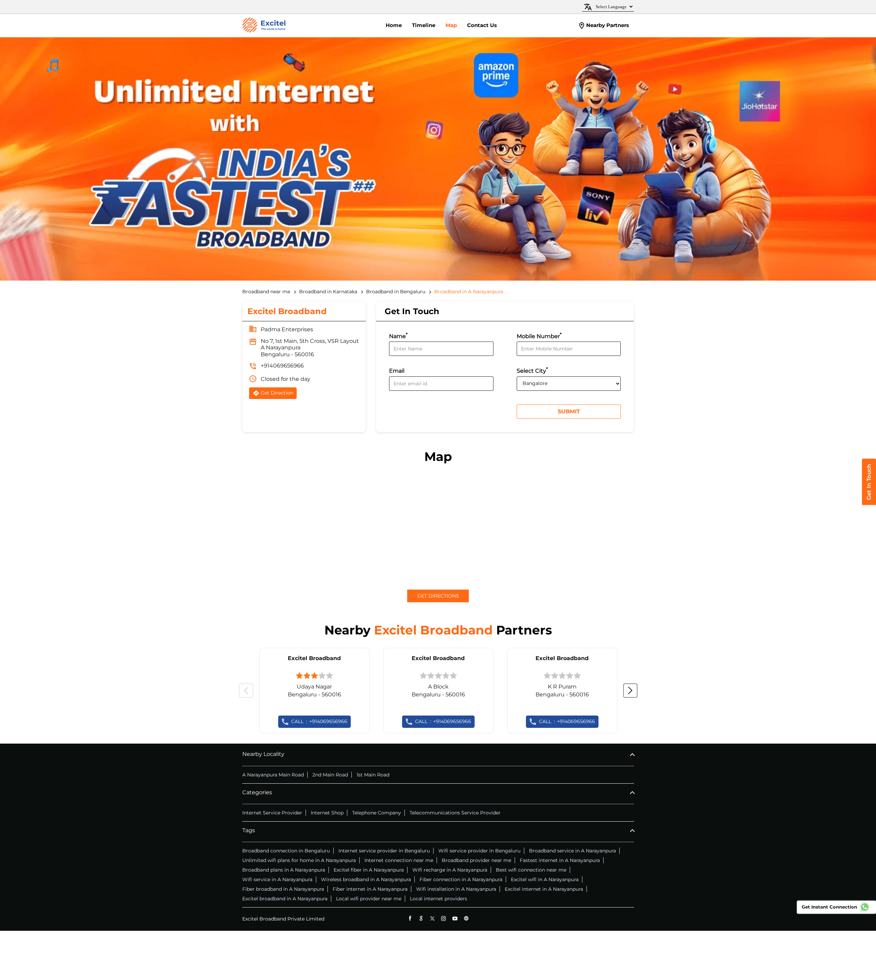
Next (630, 690)
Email (396, 371)
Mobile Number (539, 335)
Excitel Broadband (314, 658)
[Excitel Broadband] (263, 25)
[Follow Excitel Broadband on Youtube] (455, 918)
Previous (246, 690)
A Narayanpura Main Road (273, 775)
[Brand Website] (466, 918)
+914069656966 (282, 365)
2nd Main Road (330, 775)
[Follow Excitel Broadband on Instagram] (444, 918)
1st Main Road (373, 775)
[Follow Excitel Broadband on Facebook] (410, 918)
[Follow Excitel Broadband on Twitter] (432, 918)
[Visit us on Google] (421, 918)
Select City (532, 370)
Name (398, 335)
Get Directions (438, 596)
